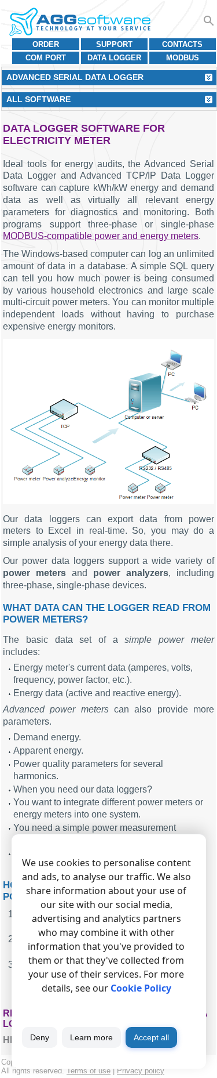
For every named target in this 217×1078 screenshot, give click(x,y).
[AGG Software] (79, 22)
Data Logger (114, 57)
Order (45, 44)
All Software (38, 99)
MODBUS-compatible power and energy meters (100, 236)
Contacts (182, 44)
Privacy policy (140, 1070)
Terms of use (89, 1070)
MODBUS (182, 57)
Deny (39, 1037)
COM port (45, 57)
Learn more (91, 1037)
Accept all (151, 1037)
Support (114, 44)
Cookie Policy (141, 988)
